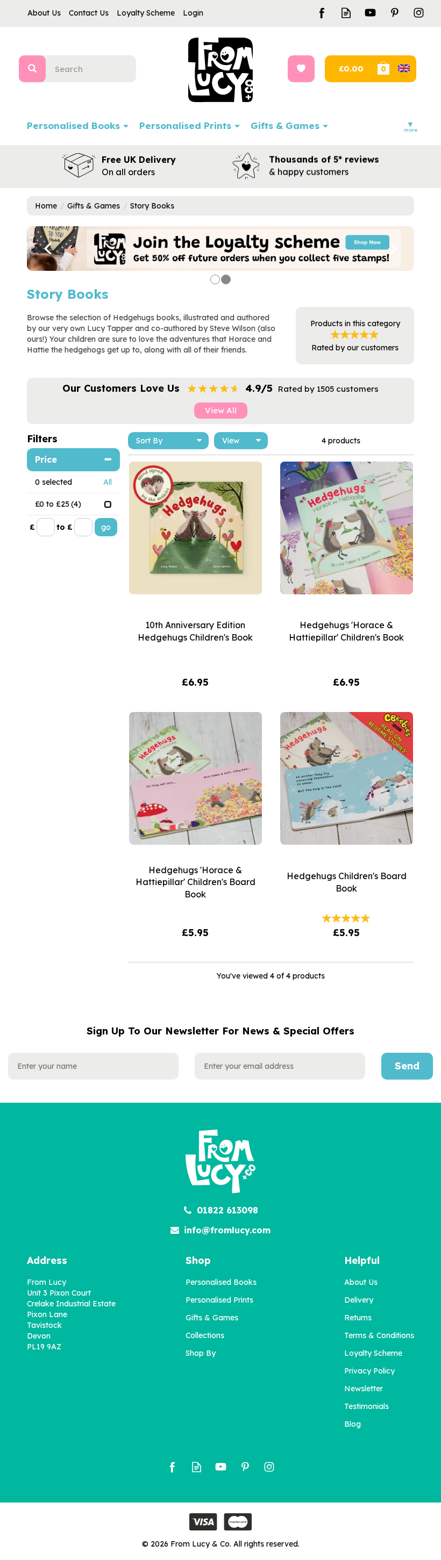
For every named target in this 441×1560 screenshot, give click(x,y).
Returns (358, 1317)
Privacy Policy (369, 1371)
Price (46, 459)
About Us (361, 1282)
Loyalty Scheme (373, 1353)
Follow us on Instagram (418, 12)
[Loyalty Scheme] (220, 248)
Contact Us (89, 13)
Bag (395, 68)
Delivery (358, 1300)
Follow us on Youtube (370, 12)
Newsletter (363, 1388)
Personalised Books (221, 1282)
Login (193, 13)
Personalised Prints (219, 1300)
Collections (205, 1335)
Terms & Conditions (379, 1335)
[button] (40, 248)
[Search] (32, 68)
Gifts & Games (212, 1317)
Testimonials (366, 1406)
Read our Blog (346, 12)
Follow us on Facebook (322, 12)
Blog (352, 1424)
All (107, 482)
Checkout (350, 68)
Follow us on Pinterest (394, 12)
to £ (64, 527)
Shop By (201, 1353)
